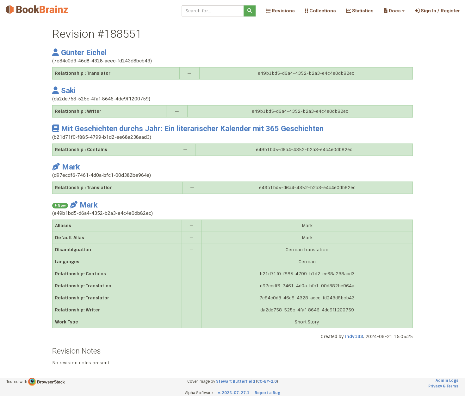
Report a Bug (267, 392)
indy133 (354, 336)
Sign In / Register (439, 11)
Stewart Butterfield (235, 381)
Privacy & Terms (443, 386)
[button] (394, 10)
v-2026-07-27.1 (233, 392)
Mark (71, 167)
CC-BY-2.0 (267, 381)
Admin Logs (447, 380)
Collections (322, 11)
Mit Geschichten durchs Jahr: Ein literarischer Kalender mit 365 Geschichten (192, 128)
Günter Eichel (84, 52)
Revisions (282, 11)
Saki (68, 90)
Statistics (362, 11)
